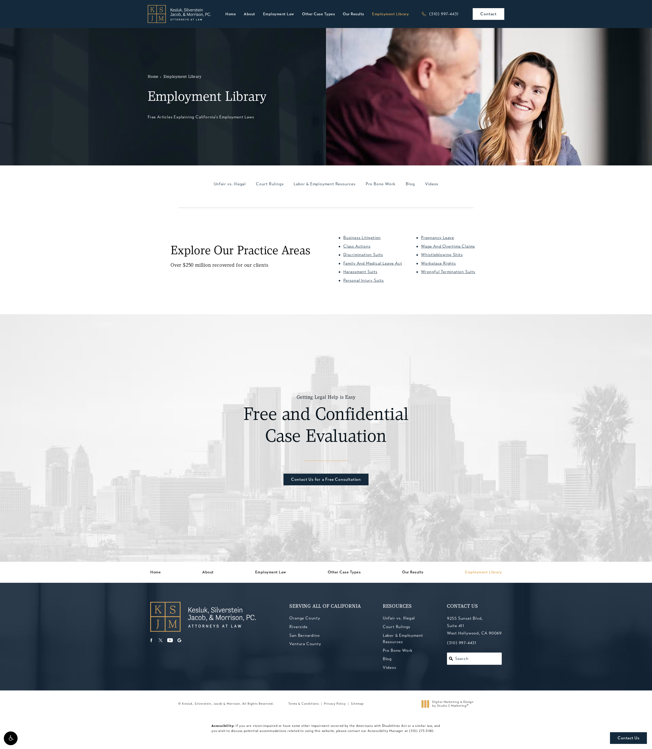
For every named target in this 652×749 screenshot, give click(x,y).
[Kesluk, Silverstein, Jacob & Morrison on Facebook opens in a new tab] (151, 640)
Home (153, 77)
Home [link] (230, 14)
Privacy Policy (335, 703)
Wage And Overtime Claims (448, 246)
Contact (488, 13)
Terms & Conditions (303, 703)
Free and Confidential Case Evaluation (326, 420)
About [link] (249, 14)
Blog (387, 658)
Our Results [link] (353, 14)
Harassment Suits (360, 271)
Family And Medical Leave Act (372, 263)
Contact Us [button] (628, 738)
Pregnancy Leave (437, 237)
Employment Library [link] (390, 14)
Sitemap (357, 703)
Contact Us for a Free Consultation (326, 479)
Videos (389, 667)
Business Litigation (362, 237)
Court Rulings (396, 626)
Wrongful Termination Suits (448, 271)
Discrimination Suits (363, 254)
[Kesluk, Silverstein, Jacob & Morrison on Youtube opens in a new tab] (170, 640)
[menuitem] (230, 14)
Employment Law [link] (278, 14)
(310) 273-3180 (421, 731)
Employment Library (182, 77)
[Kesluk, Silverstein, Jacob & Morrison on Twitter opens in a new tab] (160, 640)
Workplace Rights (438, 263)
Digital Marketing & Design (453, 704)
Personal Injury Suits (363, 280)
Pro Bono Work (398, 650)
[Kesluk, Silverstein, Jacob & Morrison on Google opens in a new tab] (179, 640)
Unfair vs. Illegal (399, 618)
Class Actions (356, 246)
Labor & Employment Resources (403, 638)
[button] (11, 738)
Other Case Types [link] (318, 14)
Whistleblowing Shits (442, 254)
